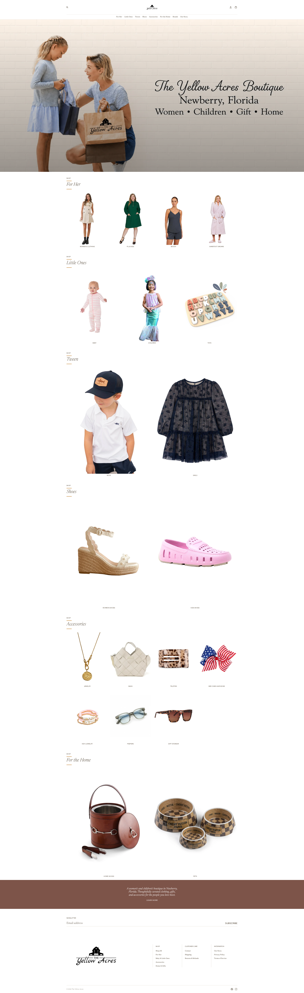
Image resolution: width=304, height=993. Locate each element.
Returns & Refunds (192, 958)
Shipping (188, 955)
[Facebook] (231, 989)
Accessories (160, 962)
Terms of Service (220, 958)
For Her (159, 955)
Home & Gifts (161, 966)
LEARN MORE (152, 900)
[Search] (67, 7)
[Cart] (235, 7)
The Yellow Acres (77, 989)
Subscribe (231, 923)
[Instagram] (236, 989)
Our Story (218, 951)
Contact (188, 951)
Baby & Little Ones (163, 958)
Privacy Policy (219, 955)
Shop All (159, 951)
